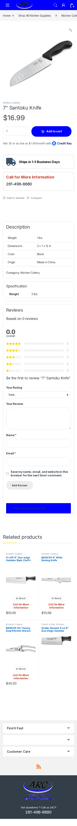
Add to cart (54, 131)
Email (11, 453)
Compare (36, 197)
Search (55, 5)
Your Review (14, 403)
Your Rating (14, 387)
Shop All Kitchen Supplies (34, 15)
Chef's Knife (48, 624)
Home (6, 15)
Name (11, 435)
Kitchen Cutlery (11, 102)
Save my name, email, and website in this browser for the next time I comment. (39, 473)
